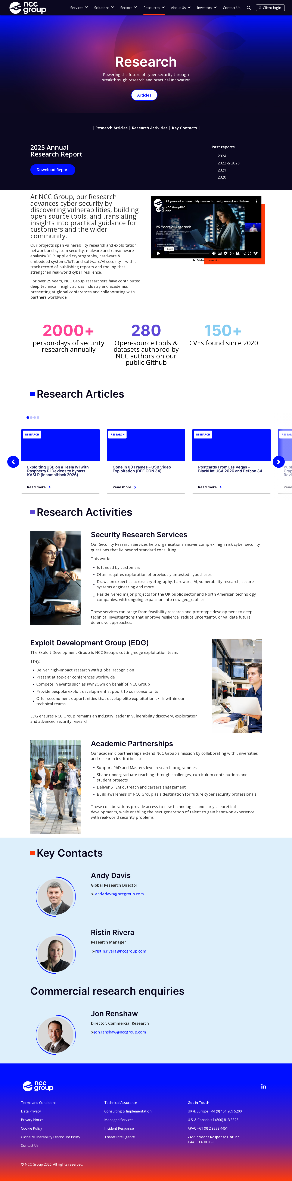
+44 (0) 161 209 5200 (225, 1111)
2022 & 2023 (229, 163)
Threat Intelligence (119, 1137)
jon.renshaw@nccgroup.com (120, 1032)
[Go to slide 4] (31, 417)
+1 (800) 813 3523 (224, 1119)
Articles (144, 95)
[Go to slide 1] (28, 417)
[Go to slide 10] (38, 417)
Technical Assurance (120, 1102)
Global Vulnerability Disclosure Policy (50, 1137)
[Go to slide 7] (34, 417)
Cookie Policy (31, 1128)
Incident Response (119, 1128)
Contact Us (231, 7)
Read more (36, 487)
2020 (222, 177)
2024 (222, 155)
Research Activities (150, 127)
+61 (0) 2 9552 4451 (212, 1128)
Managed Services (118, 1119)
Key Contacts (184, 127)
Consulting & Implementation (128, 1111)
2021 (222, 170)
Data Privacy (31, 1111)
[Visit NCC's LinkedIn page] (263, 1086)
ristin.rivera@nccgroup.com (120, 951)
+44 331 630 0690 (201, 1142)
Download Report (53, 169)
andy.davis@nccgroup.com (119, 893)
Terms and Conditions (38, 1102)
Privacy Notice (32, 1119)
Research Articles (111, 127)
